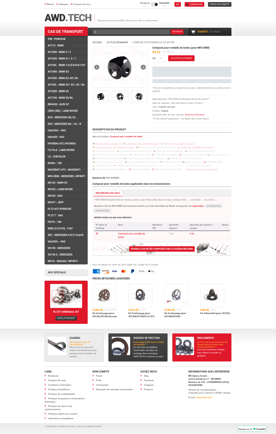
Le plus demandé (117, 42)
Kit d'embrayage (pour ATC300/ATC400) (175, 314)
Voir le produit (66, 318)
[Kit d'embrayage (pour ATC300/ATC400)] (176, 295)
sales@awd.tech (204, 397)
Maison (50, 4)
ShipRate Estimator (94, 426)
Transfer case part (166, 107)
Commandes (102, 385)
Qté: (154, 58)
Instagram (149, 385)
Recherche (53, 376)
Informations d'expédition (60, 418)
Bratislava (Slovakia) (194, 114)
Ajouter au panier (181, 58)
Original (164, 111)
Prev (96, 67)
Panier (99, 376)
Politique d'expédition (59, 389)
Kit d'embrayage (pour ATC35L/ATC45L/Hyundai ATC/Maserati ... (104, 314)
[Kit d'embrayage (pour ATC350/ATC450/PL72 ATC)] (140, 295)
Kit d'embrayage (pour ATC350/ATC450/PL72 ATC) (141, 314)
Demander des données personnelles (114, 389)
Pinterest (148, 389)
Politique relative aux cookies (62, 414)
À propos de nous (81, 4)
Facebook (148, 380)
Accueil (97, 42)
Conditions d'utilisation (59, 385)
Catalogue (63, 4)
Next (143, 67)
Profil (98, 380)
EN (177, 4)
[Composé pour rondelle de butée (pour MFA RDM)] (120, 67)
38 (97, 233)
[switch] (154, 4)
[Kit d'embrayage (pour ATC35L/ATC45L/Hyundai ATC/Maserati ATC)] (104, 295)
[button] (145, 4)
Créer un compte (220, 4)
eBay (146, 376)
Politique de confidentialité (61, 394)
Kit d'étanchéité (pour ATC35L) (215, 313)
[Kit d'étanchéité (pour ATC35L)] (212, 295)
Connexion (196, 4)
